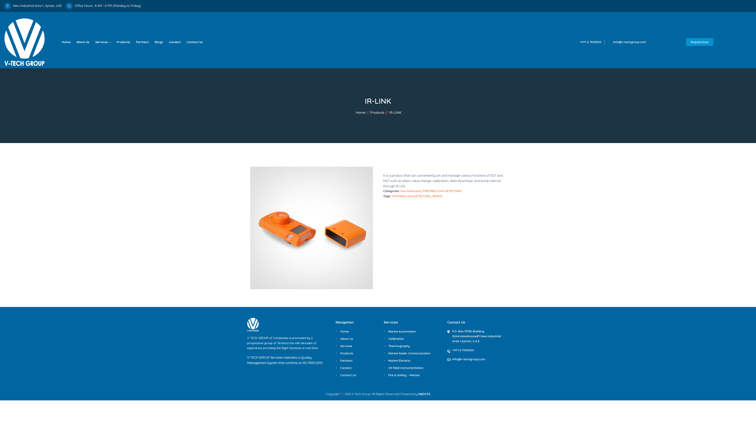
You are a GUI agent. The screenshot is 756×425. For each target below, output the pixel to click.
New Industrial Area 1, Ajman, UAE (37, 6)
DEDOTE (424, 394)
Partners (142, 42)
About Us (82, 42)
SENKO (437, 196)
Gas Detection (410, 191)
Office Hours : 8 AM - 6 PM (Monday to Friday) (108, 6)
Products (123, 42)
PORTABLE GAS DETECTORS (442, 191)
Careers (175, 42)
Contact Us (195, 42)
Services (101, 42)
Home (66, 42)
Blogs (159, 42)
